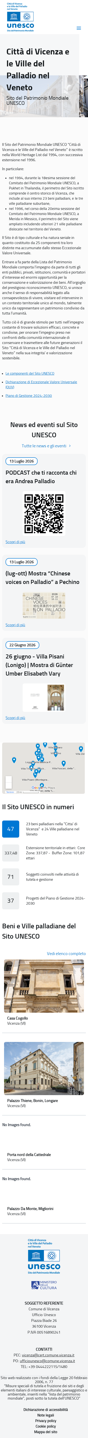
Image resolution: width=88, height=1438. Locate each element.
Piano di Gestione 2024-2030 (29, 396)
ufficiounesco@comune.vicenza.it (47, 1361)
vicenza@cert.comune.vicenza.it (48, 1355)
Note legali (45, 1415)
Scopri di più (15, 542)
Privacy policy (45, 1421)
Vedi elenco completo (66, 953)
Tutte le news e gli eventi (44, 445)
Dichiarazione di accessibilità (45, 1409)
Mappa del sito (45, 1432)
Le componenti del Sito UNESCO (30, 373)
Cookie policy (46, 1426)
